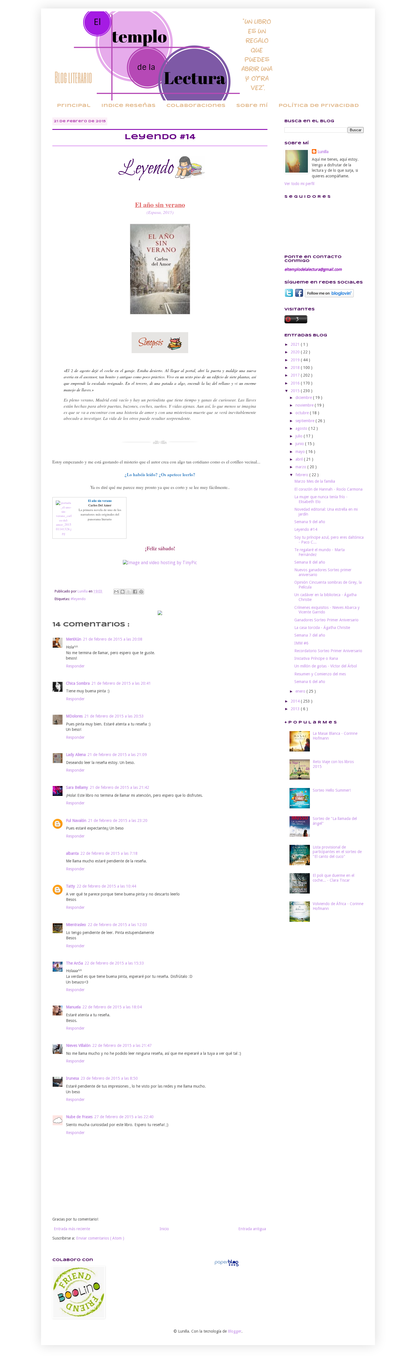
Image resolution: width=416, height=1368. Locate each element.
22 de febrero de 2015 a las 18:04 (112, 1007)
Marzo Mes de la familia (314, 481)
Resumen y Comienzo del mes (320, 674)
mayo (300, 451)
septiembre (305, 420)
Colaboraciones (196, 106)
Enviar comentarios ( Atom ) (100, 1238)
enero (300, 691)
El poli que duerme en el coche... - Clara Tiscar (333, 877)
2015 (296, 390)
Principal (74, 106)
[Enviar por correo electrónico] (116, 591)
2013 (296, 708)
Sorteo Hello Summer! (332, 790)
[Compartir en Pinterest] (141, 591)
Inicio (164, 1229)
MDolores (74, 716)
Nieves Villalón (78, 1045)
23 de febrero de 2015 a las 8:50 (109, 1078)
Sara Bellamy (77, 787)
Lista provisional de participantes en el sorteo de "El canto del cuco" (337, 852)
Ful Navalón (76, 820)
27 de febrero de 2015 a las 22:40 (124, 1116)
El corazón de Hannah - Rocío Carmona (328, 489)
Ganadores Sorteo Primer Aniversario (326, 620)
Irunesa (72, 1078)
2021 (296, 344)
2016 (296, 383)
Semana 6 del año (309, 681)
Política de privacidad (318, 106)
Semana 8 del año (309, 562)
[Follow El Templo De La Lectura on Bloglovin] (329, 296)
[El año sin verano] (63, 533)
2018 (296, 367)
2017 (296, 375)
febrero (302, 475)
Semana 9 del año (309, 521)
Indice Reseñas (128, 106)
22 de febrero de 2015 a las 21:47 (122, 1045)
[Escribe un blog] (122, 591)
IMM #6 (301, 643)
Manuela (73, 1007)
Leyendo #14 (305, 529)
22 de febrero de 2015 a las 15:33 (114, 963)
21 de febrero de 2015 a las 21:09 (117, 754)
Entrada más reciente (72, 1229)
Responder (75, 666)
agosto (301, 428)
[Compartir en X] (129, 591)
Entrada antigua (252, 1229)
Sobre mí (252, 106)
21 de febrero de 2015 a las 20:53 (114, 716)
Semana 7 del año (309, 635)
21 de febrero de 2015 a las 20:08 (112, 639)
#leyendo (78, 599)
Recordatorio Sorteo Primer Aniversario (328, 650)
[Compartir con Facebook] (135, 591)
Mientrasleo (76, 924)
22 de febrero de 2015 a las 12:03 (117, 924)
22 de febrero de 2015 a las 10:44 (106, 886)
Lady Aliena (76, 754)
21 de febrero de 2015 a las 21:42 (119, 787)
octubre (302, 413)
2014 (296, 701)
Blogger (234, 1331)
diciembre (304, 397)
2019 (296, 360)
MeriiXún (73, 639)
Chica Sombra (78, 683)
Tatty (70, 886)
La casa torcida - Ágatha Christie (322, 627)
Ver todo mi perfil (299, 183)
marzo (301, 467)
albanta (72, 853)
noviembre (305, 405)
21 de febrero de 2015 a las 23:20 (117, 820)
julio (299, 436)
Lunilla (323, 151)
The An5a (74, 963)
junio (300, 443)
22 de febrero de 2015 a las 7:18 (109, 853)
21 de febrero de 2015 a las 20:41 (121, 683)
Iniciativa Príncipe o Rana (316, 658)
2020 (296, 352)
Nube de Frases (79, 1116)
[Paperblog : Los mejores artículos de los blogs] (227, 1266)
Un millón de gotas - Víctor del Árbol (325, 666)
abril (299, 459)
